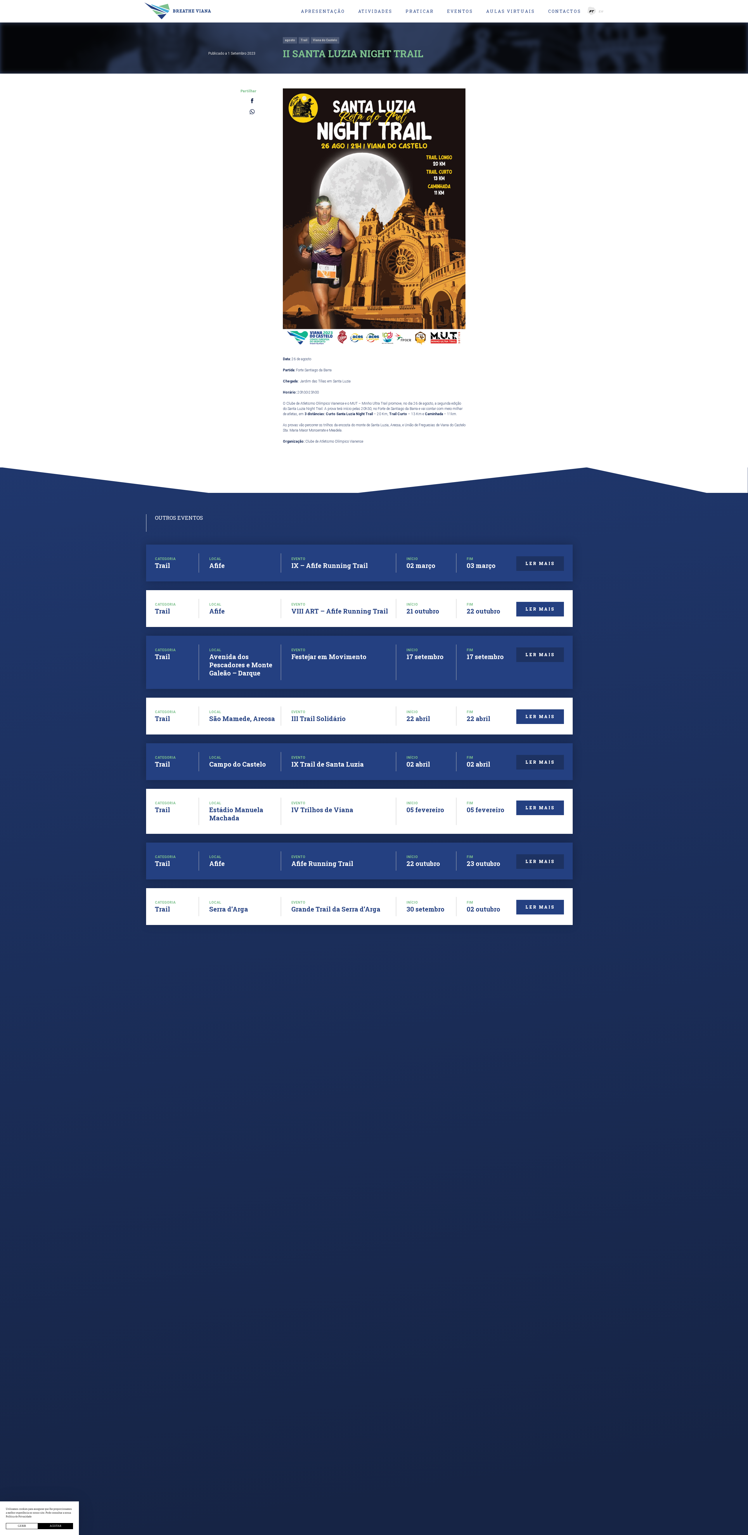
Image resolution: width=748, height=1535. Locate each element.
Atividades (375, 11)
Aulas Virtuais (510, 11)
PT (591, 11)
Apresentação (323, 11)
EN (601, 11)
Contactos (564, 11)
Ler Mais (540, 563)
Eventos (460, 11)
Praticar (420, 11)
